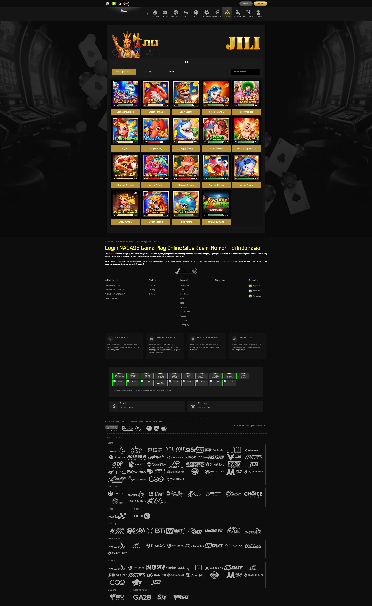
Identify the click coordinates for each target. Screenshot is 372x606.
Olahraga (207, 17)
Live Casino (175, 17)
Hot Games (155, 17)
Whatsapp (257, 296)
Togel (196, 17)
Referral (152, 294)
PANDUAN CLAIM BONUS (115, 294)
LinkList (256, 291)
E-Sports (237, 17)
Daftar (260, 4)
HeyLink (256, 285)
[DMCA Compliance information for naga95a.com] (186, 271)
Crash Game (217, 17)
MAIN (127, 90)
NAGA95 (111, 254)
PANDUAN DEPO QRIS (113, 285)
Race (186, 17)
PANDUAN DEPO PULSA (114, 290)
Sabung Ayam (248, 17)
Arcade (227, 17)
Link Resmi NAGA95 (226, 261)
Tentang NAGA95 (112, 298)
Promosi (258, 17)
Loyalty (152, 290)
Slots (165, 17)
